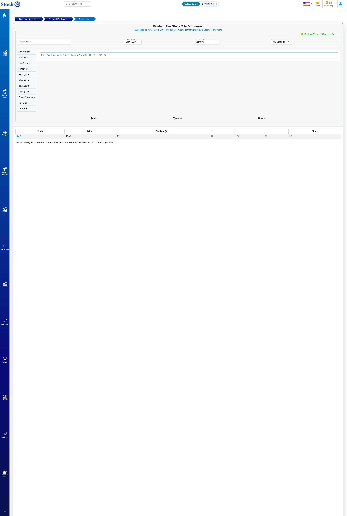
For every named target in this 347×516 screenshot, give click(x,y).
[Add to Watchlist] (238, 136)
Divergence (24, 91)
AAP (19, 136)
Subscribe (139, 30)
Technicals (24, 86)
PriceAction (24, 51)
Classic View (329, 34)
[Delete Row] (105, 55)
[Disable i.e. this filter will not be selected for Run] (90, 55)
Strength (23, 74)
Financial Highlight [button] (27, 19)
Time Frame (130, 39)
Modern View (311, 34)
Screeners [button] (84, 19)
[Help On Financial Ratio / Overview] (42, 55)
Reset (179, 118)
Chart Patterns (26, 97)
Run (95, 118)
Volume (22, 57)
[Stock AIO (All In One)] (10, 4)
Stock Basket (200, 39)
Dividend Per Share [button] (58, 19)
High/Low (23, 63)
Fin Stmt (23, 108)
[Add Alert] (266, 136)
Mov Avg (23, 80)
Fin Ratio (23, 103)
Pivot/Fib (23, 69)
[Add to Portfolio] (212, 136)
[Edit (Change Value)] (100, 55)
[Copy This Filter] (95, 55)
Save (262, 118)
